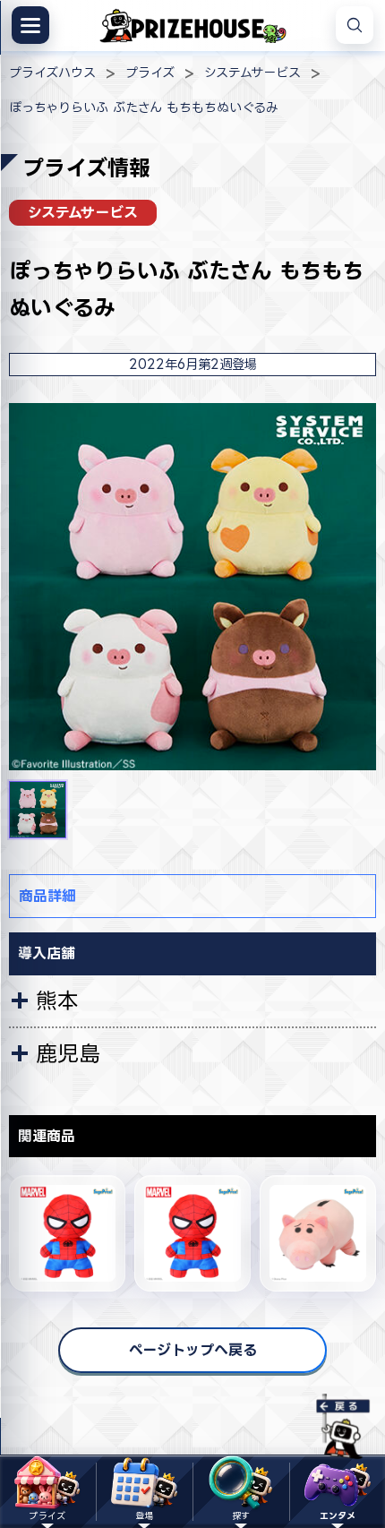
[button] (37, 809)
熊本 (57, 1000)
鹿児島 (68, 1053)
